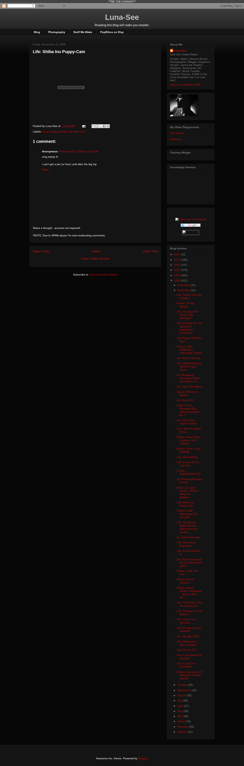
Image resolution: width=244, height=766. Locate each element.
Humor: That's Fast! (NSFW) (189, 450)
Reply (45, 169)
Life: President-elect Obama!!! (189, 629)
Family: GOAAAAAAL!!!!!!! (189, 472)
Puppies (54, 131)
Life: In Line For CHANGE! (186, 665)
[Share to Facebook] (104, 126)
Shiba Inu (65, 131)
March (181, 721)
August (182, 695)
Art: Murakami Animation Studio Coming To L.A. (188, 378)
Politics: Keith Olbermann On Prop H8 (187, 514)
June (180, 705)
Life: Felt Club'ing (187, 457)
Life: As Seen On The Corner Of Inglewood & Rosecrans (189, 328)
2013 (177, 254)
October (182, 684)
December (184, 285)
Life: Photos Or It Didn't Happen (187, 643)
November (184, 290)
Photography (56, 32)
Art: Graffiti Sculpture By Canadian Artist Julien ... (189, 562)
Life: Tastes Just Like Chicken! (189, 296)
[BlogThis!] (97, 126)
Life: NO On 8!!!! (186, 649)
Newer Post (41, 251)
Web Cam (79, 131)
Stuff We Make (82, 32)
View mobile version (95, 258)
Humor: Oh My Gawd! (185, 305)
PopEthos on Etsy (112, 32)
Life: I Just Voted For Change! (189, 657)
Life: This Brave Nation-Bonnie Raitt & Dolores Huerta (187, 527)
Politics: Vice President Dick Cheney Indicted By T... (188, 410)
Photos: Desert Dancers (186, 581)
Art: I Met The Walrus (189, 386)
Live (44, 131)
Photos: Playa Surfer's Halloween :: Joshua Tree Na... (189, 592)
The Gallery (177, 133)
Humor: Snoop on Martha (187, 393)
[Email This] (93, 126)
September (184, 690)
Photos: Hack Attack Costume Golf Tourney (189, 440)
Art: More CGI (185, 400)
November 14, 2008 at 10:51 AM (78, 151)
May (180, 711)
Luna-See (122, 17)
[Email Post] (83, 126)
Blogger (142, 758)
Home (96, 251)
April (180, 716)
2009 (177, 275)
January (182, 731)
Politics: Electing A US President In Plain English (190, 675)
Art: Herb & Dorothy (188, 358)
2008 (177, 280)
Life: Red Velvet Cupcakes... (186, 544)
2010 (177, 269)
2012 (177, 259)
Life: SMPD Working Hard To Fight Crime (189, 366)
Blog (37, 32)
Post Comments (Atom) (104, 274)
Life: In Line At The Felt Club (188, 464)
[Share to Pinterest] (108, 126)
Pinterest (175, 139)
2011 (177, 264)
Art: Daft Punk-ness (188, 537)
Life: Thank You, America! (186, 621)
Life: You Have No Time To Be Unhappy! (187, 315)
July (180, 700)
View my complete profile (185, 84)
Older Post (150, 251)
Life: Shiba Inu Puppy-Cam (185, 504)
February (183, 726)
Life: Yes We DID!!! (188, 636)
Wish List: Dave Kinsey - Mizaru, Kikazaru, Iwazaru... (188, 492)
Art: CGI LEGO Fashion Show (187, 422)
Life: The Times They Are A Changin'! (189, 604)
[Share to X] (101, 126)
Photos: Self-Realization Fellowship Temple (189, 350)
